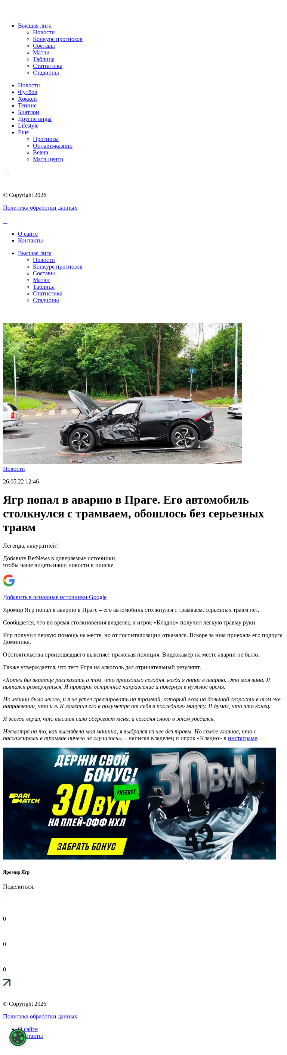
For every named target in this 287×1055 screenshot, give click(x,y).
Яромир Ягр (16, 872)
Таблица (44, 59)
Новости (44, 32)
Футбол (27, 92)
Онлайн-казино (52, 146)
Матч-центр (48, 159)
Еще (23, 132)
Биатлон (28, 112)
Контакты (30, 240)
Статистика (47, 66)
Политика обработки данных (40, 207)
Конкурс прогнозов (58, 39)
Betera (40, 152)
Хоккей (27, 99)
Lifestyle (28, 125)
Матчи (41, 52)
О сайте (28, 234)
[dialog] (18, 1037)
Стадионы (46, 72)
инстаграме (242, 738)
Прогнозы (46, 139)
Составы (44, 46)
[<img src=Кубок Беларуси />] (139, 857)
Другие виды (35, 119)
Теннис (27, 105)
